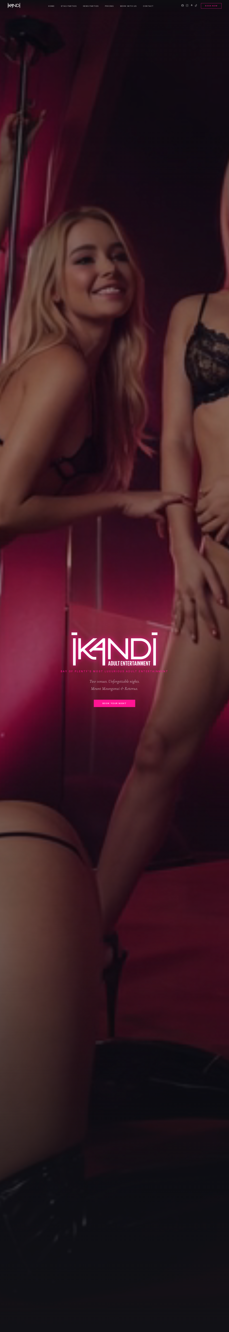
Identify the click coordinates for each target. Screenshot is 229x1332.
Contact (148, 6)
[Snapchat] (191, 5)
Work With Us (128, 6)
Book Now (211, 6)
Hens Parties (91, 6)
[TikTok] (196, 5)
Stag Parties (69, 6)
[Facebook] (182, 5)
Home (51, 6)
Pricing (109, 6)
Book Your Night (114, 703)
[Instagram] (187, 5)
